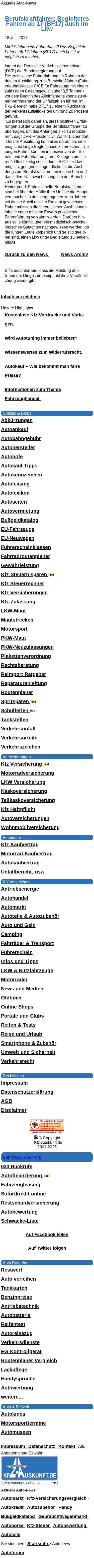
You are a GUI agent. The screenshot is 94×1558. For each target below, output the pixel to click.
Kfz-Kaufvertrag (20, 844)
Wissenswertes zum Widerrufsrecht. (43, 352)
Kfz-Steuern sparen (24, 574)
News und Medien (22, 988)
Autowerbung (17, 1387)
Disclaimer (14, 1110)
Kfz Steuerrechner (22, 583)
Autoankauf (14, 429)
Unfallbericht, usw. (23, 871)
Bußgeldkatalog (19, 520)
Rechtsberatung (20, 665)
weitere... (12, 1397)
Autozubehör (41, 1507)
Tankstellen (14, 719)
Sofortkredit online (23, 1193)
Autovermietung (20, 511)
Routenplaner (17, 692)
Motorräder (14, 979)
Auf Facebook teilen (47, 1234)
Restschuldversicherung (30, 1203)
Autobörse (13, 1525)
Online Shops (17, 1007)
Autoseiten (14, 502)
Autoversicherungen (25, 818)
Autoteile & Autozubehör (30, 916)
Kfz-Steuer (39, 1525)
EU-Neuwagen (17, 538)
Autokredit (13, 1507)
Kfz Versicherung (22, 764)
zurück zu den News (27, 254)
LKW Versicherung (23, 782)
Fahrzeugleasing (20, 1184)
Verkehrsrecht (17, 1061)
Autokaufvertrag (20, 862)
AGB (6, 1101)
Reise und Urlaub (21, 1034)
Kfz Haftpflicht (18, 809)
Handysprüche (18, 1378)
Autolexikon (15, 493)
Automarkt (13, 907)
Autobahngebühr (21, 438)
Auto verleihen (18, 1279)
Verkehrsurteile (19, 737)
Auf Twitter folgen (47, 1248)
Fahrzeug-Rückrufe (22, 1157)
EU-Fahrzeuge (17, 529)
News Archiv (74, 254)
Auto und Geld (18, 925)
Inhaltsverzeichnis (20, 296)
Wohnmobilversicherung (30, 827)
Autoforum (12, 1552)
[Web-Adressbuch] (47, 1133)
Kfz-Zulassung (18, 601)
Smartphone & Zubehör (28, 1043)
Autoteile (10, 1534)
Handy (65, 1507)
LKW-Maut (13, 610)
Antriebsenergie (20, 889)
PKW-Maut (13, 638)
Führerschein (17, 952)
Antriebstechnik (20, 1306)
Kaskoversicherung (24, 791)
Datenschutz (42, 1446)
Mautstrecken (17, 620)
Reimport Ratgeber (23, 674)
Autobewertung (19, 1212)
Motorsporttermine (23, 1423)
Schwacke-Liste (20, 1221)
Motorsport (14, 629)
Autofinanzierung (22, 1175)
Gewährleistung (20, 565)
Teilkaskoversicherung (28, 800)
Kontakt (67, 1446)
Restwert (11, 1270)
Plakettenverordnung (26, 656)
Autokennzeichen (21, 474)
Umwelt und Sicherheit (28, 1052)
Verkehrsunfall (18, 728)
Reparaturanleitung (24, 683)
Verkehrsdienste (20, 1342)
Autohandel (14, 898)
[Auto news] (29, 1484)
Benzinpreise (16, 1297)
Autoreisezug (17, 1333)
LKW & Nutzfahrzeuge (27, 970)
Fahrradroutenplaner (25, 556)
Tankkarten (14, 1288)
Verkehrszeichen (20, 747)
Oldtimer (11, 997)
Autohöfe (12, 456)
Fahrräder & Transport (27, 943)
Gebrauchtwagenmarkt (63, 1516)
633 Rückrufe (16, 1166)
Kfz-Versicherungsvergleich (57, 1498)
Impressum (14, 1083)
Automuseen (16, 1432)
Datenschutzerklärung (27, 1092)
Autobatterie (16, 1315)
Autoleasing (15, 483)
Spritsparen (15, 701)
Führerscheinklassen (26, 547)
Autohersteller (18, 447)
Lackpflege (14, 1369)
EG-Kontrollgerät (21, 1351)
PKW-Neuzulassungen (27, 647)
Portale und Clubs (22, 1016)
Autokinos (13, 1414)
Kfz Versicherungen (24, 592)
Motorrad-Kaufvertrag (27, 853)
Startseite (38, 1543)
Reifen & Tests (18, 1025)
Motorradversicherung (27, 773)
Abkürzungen (17, 420)
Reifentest (13, 1324)
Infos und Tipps (19, 961)
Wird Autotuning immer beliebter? (41, 338)
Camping (11, 934)
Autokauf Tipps (19, 465)
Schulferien (15, 710)
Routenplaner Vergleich (29, 1360)
